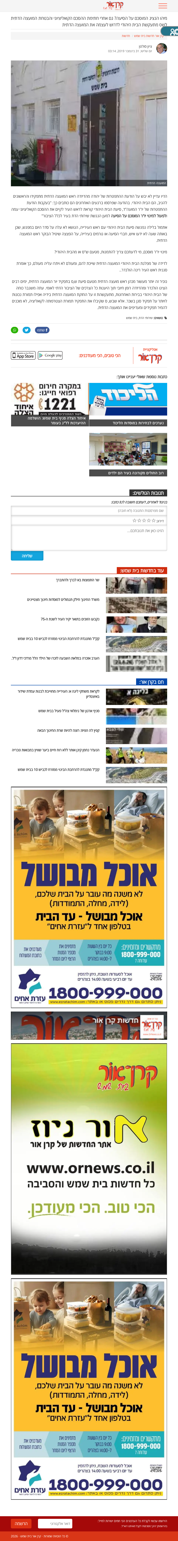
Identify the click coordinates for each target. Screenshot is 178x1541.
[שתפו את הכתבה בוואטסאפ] (14, 330)
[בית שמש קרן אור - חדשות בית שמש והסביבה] (113, 5)
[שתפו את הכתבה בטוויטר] (27, 330)
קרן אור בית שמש (30, 1536)
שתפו (41, 330)
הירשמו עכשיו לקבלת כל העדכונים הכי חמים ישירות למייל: (132, 1521)
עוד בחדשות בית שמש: (142, 570)
